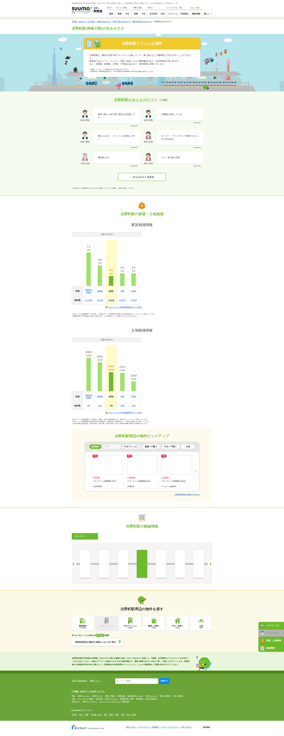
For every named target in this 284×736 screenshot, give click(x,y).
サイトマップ (144, 727)
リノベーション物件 (85, 699)
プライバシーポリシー (170, 727)
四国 (117, 715)
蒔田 (122, 291)
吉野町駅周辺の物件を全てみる (187, 494)
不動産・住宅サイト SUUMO (83, 22)
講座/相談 (196, 14)
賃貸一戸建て (110, 696)
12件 (100, 406)
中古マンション (151, 696)
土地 (162, 14)
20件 (122, 406)
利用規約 (155, 727)
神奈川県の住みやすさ (122, 22)
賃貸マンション (84, 696)
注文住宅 (153, 14)
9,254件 (100, 300)
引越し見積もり (151, 699)
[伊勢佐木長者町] (104, 564)
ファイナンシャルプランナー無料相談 (114, 701)
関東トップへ (95, 681)
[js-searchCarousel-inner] (195, 471)
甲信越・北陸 (96, 715)
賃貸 (111, 14)
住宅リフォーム (111, 699)
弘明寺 (133, 291)
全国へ (96, 8)
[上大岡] (199, 564)
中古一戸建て (178, 696)
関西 (111, 715)
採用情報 (206, 727)
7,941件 (111, 300)
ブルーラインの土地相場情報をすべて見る (125, 413)
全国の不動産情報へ (80, 681)
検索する (164, 681)
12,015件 (88, 300)
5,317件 (122, 300)
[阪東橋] (123, 564)
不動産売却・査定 (127, 699)
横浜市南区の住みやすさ (142, 22)
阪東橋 (100, 291)
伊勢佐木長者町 (88, 291)
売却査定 (184, 14)
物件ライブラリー (90, 701)
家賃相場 (121, 696)
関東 (87, 715)
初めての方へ (131, 727)
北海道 (74, 715)
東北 (81, 715)
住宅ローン (76, 701)
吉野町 (111, 291)
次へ (210, 564)
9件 (88, 406)
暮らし (207, 14)
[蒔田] (161, 564)
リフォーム (173, 14)
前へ (74, 564)
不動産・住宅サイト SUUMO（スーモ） (89, 691)
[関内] (85, 564)
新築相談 (139, 699)
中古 (127, 14)
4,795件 (134, 300)
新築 (120, 14)
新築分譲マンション (135, 696)
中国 (123, 715)
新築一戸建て (165, 696)
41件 (134, 406)
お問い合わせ (186, 727)
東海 (105, 715)
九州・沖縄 (131, 715)
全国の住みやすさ (104, 22)
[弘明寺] (180, 564)
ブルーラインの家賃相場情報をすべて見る (125, 307)
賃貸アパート (97, 696)
